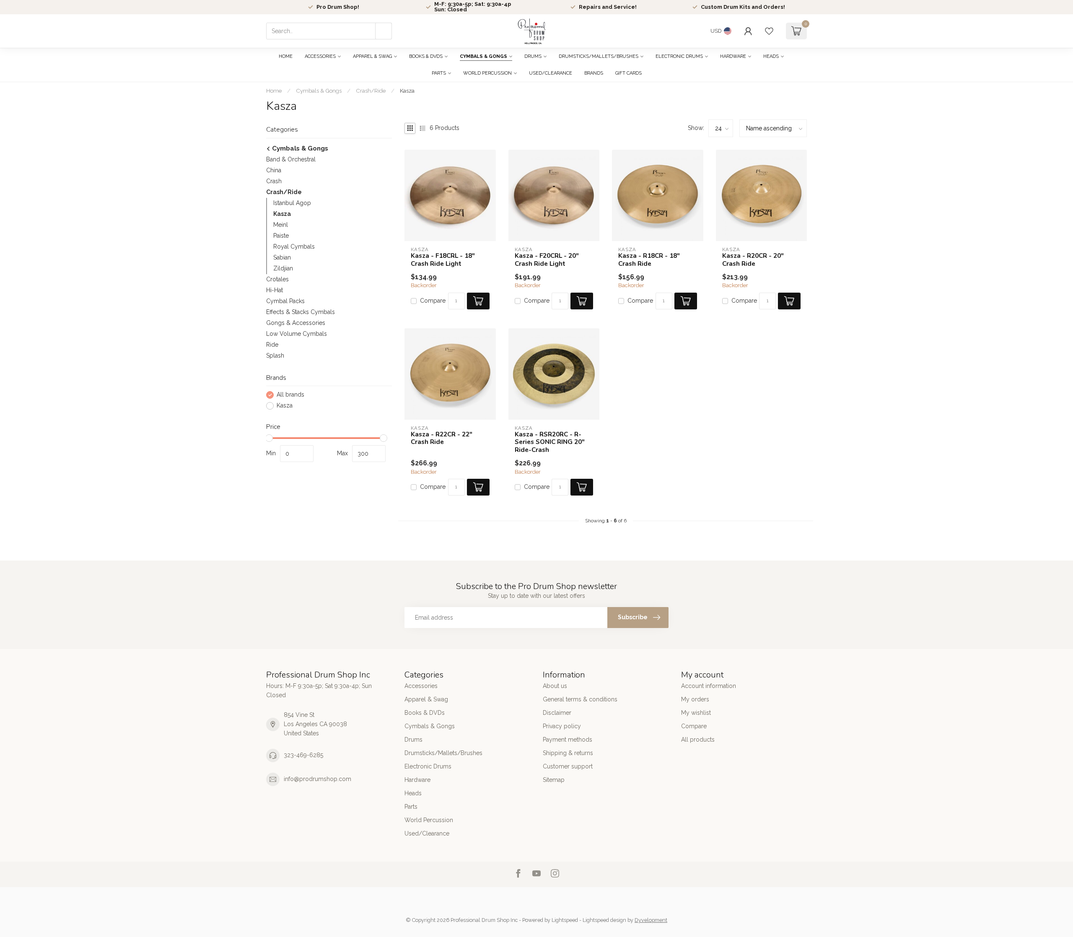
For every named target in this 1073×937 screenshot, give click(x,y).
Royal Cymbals (294, 246)
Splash (275, 355)
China (273, 170)
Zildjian (283, 268)
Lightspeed (565, 920)
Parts (439, 73)
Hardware (733, 56)
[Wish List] (769, 31)
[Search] (383, 31)
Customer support (568, 766)
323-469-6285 (303, 755)
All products (698, 739)
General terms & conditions (580, 699)
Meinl (280, 224)
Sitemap (554, 779)
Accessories (320, 56)
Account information (708, 686)
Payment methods (567, 739)
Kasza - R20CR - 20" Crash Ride (753, 259)
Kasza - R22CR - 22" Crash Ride (441, 438)
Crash (274, 181)
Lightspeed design (604, 920)
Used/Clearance (550, 73)
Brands (593, 73)
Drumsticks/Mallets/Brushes (598, 56)
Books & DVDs (426, 56)
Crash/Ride (371, 90)
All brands (290, 395)
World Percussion (487, 73)
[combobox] (329, 31)
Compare (433, 301)
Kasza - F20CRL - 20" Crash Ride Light (547, 259)
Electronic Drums (679, 56)
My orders (695, 699)
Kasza (407, 90)
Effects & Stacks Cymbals (300, 312)
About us (555, 686)
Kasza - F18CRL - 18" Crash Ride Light (443, 259)
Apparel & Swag (372, 56)
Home (286, 56)
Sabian (282, 257)
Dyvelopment (651, 920)
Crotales (277, 279)
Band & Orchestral (291, 159)
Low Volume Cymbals (296, 333)
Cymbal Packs (285, 301)
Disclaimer (557, 712)
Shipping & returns (568, 753)
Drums (533, 56)
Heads (771, 56)
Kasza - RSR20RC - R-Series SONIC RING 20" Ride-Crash (550, 442)
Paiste (281, 235)
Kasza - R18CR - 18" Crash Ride (649, 259)
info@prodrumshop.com (317, 779)
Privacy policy (562, 726)
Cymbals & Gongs (483, 56)
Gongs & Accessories (295, 322)
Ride (272, 344)
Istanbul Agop (292, 203)
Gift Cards (628, 73)
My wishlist (696, 712)
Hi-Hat (274, 290)
